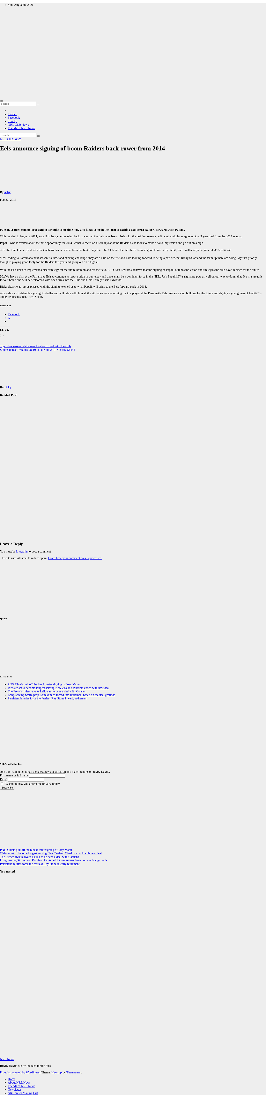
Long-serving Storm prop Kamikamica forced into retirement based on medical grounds (9, 513)
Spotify (12, 121)
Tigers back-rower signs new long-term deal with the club (35, 346)
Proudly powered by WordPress (20, 1072)
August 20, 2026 (7, 960)
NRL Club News (18, 124)
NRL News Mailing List (23, 1093)
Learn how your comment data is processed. (75, 558)
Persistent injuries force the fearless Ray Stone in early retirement (47, 698)
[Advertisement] (133, 69)
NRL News (7, 1059)
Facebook (14, 117)
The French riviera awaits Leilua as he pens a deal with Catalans (47, 691)
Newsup (56, 1072)
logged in (22, 551)
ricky (7, 192)
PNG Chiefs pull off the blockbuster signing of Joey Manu (9, 421)
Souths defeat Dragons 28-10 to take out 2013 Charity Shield (37, 349)
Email (3, 779)
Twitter (12, 114)
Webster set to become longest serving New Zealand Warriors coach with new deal (9, 464)
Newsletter (14, 1089)
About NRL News (19, 1082)
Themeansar (73, 1072)
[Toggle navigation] (1, 101)
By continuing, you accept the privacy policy (32, 783)
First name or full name (14, 775)
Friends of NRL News (21, 128)
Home (11, 1079)
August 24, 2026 (7, 913)
